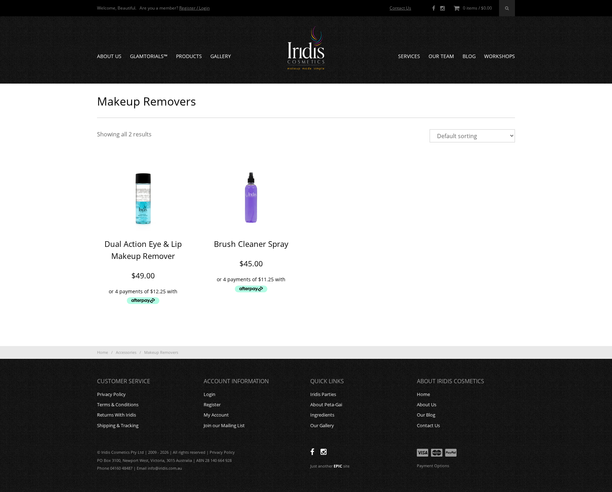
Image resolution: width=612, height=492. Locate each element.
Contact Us (400, 8)
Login (209, 394)
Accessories (126, 352)
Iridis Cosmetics (306, 48)
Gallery (220, 56)
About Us (109, 56)
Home (102, 352)
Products (189, 56)
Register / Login (194, 8)
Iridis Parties (323, 394)
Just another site (330, 466)
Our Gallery (322, 425)
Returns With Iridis (116, 415)
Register (212, 404)
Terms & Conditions (117, 404)
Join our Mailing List (224, 425)
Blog (469, 56)
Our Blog (426, 415)
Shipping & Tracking (117, 425)
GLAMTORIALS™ (149, 56)
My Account (216, 415)
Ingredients (322, 415)
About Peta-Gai (326, 404)
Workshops (499, 56)
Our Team (441, 56)
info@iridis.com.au (165, 468)
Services (409, 56)
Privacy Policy (111, 394)
